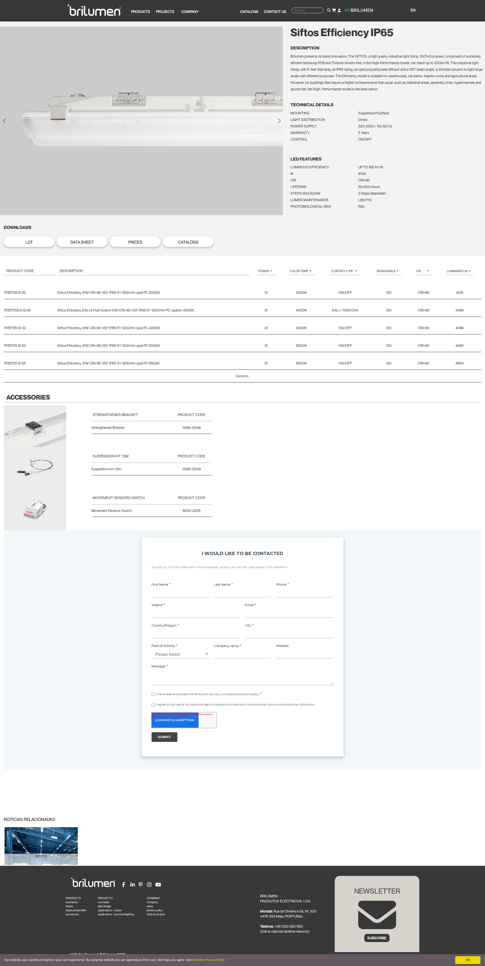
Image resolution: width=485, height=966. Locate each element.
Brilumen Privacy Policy (208, 960)
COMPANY (153, 898)
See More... (243, 376)
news (150, 906)
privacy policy (155, 910)
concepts (103, 902)
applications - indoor (110, 910)
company (152, 902)
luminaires (72, 902)
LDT (29, 242)
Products (140, 11)
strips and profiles (76, 910)
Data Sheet (82, 242)
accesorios (72, 914)
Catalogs (249, 11)
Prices (135, 242)
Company (190, 11)
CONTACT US (275, 11)
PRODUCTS (73, 898)
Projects (165, 11)
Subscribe (376, 938)
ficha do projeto (156, 914)
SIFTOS (41, 856)
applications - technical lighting (116, 914)
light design (104, 906)
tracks (69, 906)
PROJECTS (105, 898)
